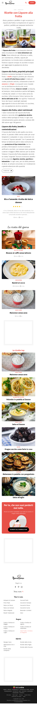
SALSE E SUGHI (18, 310)
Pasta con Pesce (8, 605)
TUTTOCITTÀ (15, 691)
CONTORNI (18, 472)
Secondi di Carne (25, 608)
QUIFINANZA (30, 691)
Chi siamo (9, 694)
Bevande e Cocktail (25, 610)
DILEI (20, 691)
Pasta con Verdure (9, 608)
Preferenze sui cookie (16, 696)
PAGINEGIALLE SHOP (24, 689)
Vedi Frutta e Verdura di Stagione (26, 631)
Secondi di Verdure (25, 603)
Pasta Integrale (8, 610)
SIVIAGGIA (24, 691)
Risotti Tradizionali (9, 613)
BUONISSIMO (16, 692)
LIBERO (5, 689)
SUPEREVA (21, 692)
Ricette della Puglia (25, 644)
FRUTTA (18, 447)
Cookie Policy (27, 694)
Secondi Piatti (24, 600)
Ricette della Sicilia (25, 642)
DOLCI (18, 196)
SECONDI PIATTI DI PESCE (18, 397)
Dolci (21, 613)
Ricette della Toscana (26, 647)
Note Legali (15, 694)
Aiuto (24, 696)
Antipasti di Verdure (9, 600)
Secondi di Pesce (25, 605)
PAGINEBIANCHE (8, 691)
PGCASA (32, 689)
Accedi (32, 2)
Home (15, 9)
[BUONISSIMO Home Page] (10, 3)
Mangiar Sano (7, 642)
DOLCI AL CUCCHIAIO (18, 250)
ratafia (9, 77)
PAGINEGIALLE (15, 689)
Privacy (21, 694)
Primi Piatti (7, 603)
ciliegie (12, 84)
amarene (5, 84)
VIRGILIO (9, 689)
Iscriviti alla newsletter (18, 529)
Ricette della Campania (7, 649)
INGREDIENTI (20, 9)
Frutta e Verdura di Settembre (25, 627)
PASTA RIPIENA (18, 280)
